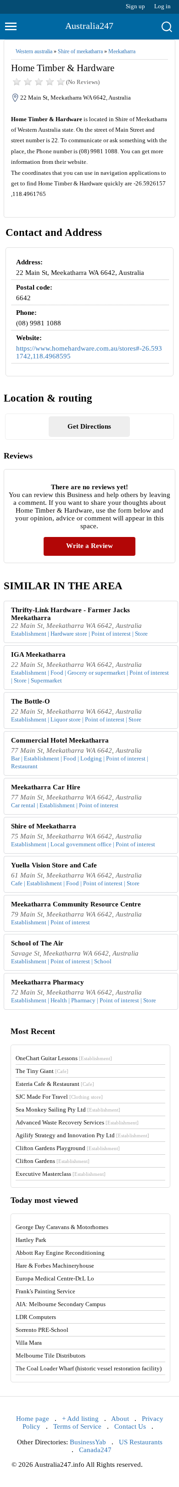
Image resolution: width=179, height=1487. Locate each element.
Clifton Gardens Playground (68, 1148)
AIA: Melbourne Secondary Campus (61, 1304)
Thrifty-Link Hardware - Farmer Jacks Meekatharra (70, 613)
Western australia (34, 51)
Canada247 (95, 1449)
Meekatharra (121, 51)
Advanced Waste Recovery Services (77, 1122)
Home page (32, 1418)
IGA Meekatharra (38, 654)
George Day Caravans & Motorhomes (62, 1227)
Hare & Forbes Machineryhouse (55, 1265)
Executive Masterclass (61, 1173)
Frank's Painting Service (45, 1291)
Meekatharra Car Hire (45, 787)
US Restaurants (140, 1442)
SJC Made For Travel (59, 1096)
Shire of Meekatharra (43, 826)
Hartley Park (31, 1239)
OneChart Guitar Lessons (64, 1058)
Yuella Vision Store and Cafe (54, 865)
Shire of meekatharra (80, 51)
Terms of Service (77, 1426)
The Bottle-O (30, 701)
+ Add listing (80, 1418)
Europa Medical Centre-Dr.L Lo (55, 1278)
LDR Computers (36, 1317)
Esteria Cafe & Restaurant (55, 1083)
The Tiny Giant (42, 1071)
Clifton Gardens (53, 1160)
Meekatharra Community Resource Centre (76, 904)
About (120, 1418)
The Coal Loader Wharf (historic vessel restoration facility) (89, 1368)
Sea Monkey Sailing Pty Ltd (68, 1109)
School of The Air (37, 943)
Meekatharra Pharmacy (47, 982)
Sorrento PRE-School (42, 1329)
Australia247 (89, 26)
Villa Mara (29, 1342)
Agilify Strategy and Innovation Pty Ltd (82, 1135)
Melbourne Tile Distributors (50, 1355)
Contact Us (130, 1426)
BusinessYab (88, 1442)
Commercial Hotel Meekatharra (60, 740)
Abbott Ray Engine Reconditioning (60, 1252)
